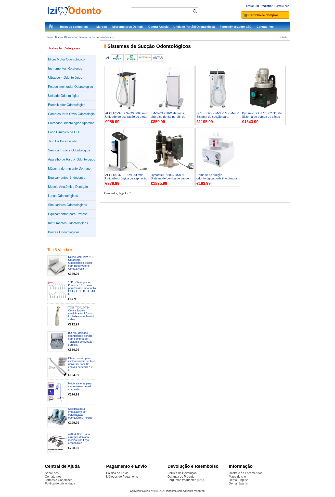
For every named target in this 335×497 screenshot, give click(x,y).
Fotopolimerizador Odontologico (70, 86)
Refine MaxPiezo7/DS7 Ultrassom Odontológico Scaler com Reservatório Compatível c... (82, 262)
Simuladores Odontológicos (67, 205)
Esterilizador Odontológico (66, 105)
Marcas (101, 27)
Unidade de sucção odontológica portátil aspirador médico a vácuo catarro (216, 178)
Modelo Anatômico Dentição (68, 187)
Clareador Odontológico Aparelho (71, 123)
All (108, 57)
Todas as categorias (74, 27)
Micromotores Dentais (127, 27)
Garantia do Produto (181, 476)
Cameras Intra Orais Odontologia (71, 114)
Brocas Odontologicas (63, 232)
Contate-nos (281, 5)
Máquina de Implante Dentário (69, 168)
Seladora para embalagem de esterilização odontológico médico (80, 413)
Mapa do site (237, 476)
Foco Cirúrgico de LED (64, 132)
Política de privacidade (60, 483)
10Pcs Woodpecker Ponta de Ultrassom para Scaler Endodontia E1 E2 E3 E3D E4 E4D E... (82, 288)
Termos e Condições (58, 480)
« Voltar (284, 37)
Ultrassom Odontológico (65, 77)
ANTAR (158, 57)
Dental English (238, 480)
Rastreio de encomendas (245, 473)
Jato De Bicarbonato (62, 141)
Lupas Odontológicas (63, 196)
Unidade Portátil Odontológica (194, 27)
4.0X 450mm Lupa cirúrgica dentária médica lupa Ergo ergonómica (79, 438)
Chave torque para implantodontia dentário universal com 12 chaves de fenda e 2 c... (81, 364)
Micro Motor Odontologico (66, 59)
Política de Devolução (182, 473)
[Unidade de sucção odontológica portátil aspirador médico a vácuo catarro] (217, 170)
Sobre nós (52, 473)
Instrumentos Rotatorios (65, 68)
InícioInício (51, 27)
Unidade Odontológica (66, 37)
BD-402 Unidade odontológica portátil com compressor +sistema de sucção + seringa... (81, 338)
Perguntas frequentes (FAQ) (186, 480)
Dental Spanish (239, 483)
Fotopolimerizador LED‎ (236, 27)
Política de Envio (117, 473)
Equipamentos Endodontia (66, 177)
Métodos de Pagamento (122, 476)
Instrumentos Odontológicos (68, 223)
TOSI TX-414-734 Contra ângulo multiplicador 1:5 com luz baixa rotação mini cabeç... (81, 313)
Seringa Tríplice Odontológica (69, 150)
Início (50, 37)
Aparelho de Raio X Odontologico (71, 159)
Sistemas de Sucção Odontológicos (96, 37)
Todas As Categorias (64, 48)
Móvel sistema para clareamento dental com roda (79, 386)
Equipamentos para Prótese (68, 214)
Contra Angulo (158, 27)
